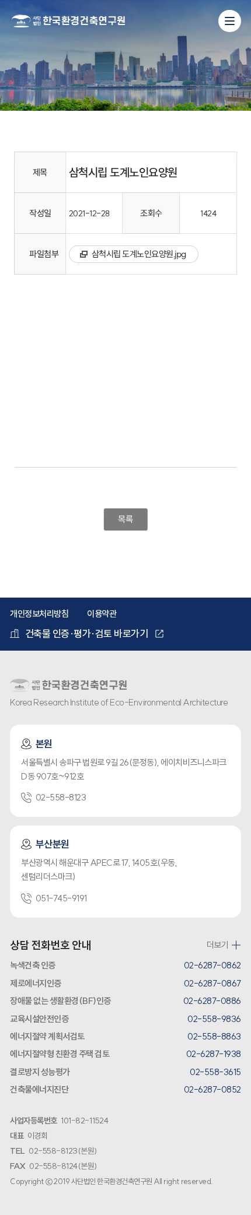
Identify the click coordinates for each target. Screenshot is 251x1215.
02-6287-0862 (212, 965)
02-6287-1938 (213, 1053)
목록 (125, 519)
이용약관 (101, 613)
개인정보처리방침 (39, 613)
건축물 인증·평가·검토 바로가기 (86, 633)
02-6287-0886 (212, 1000)
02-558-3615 (215, 1071)
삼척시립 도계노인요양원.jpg (139, 253)
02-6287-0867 (212, 983)
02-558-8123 (61, 797)
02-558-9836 (214, 1018)
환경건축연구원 (68, 22)
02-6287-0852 (212, 1089)
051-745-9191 (61, 898)
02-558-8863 (214, 1036)
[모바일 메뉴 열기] (229, 21)
